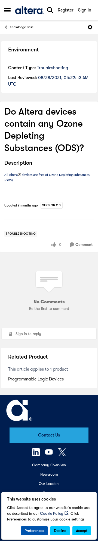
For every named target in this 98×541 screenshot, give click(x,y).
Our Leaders (49, 483)
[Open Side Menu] (7, 10)
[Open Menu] (90, 27)
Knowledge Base (21, 27)
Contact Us (49, 435)
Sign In (84, 10)
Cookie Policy (51, 513)
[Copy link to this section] (36, 163)
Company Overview (49, 465)
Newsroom (49, 474)
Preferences (34, 530)
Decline (60, 530)
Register (66, 10)
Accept (81, 530)
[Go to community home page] (29, 10)
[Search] (50, 10)
